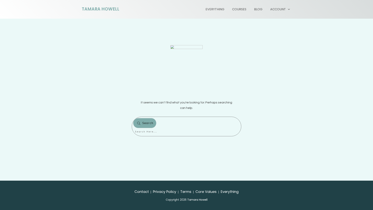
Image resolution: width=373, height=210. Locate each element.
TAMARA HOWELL (100, 9)
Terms (185, 191)
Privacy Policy (164, 191)
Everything (230, 191)
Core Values (206, 191)
